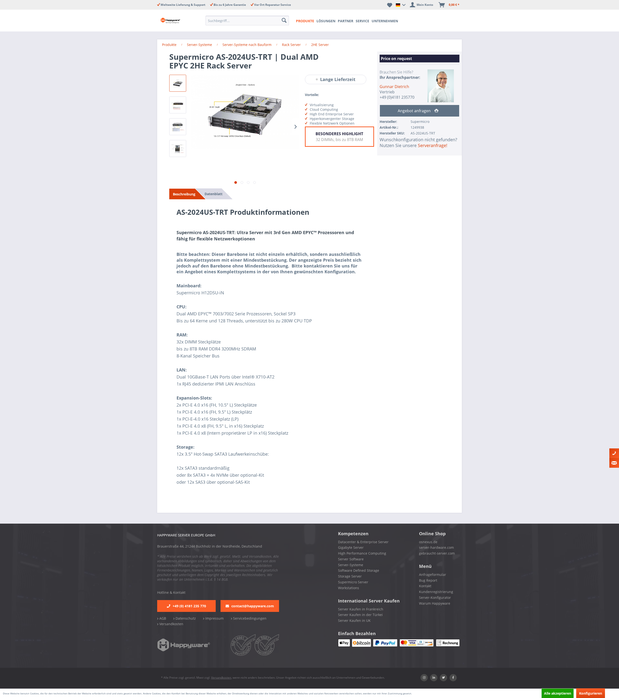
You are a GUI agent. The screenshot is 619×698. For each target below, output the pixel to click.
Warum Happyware (434, 603)
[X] (443, 677)
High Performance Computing (362, 553)
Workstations (348, 588)
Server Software (351, 559)
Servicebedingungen (249, 618)
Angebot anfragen (415, 110)
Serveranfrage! (432, 145)
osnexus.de (428, 542)
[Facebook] (453, 677)
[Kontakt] (614, 453)
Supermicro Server (353, 582)
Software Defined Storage (358, 570)
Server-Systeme (350, 565)
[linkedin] (433, 677)
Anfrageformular (432, 574)
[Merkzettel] (390, 5)
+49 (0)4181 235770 (397, 97)
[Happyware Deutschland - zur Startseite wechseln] (174, 20)
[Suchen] (284, 20)
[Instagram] (424, 677)
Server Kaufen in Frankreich (360, 609)
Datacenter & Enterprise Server (363, 542)
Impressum (214, 618)
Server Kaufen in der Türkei (360, 614)
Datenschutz (185, 618)
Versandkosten (170, 624)
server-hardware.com (436, 547)
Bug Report (428, 580)
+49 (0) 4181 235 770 (189, 606)
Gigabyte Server (351, 547)
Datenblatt (213, 194)
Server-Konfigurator (435, 597)
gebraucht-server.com (437, 553)
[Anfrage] (614, 463)
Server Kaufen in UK (354, 620)
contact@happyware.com (252, 606)
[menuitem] (248, 20)
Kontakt (425, 586)
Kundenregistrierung (436, 591)
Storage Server (350, 576)
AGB (162, 618)
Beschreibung (184, 194)
